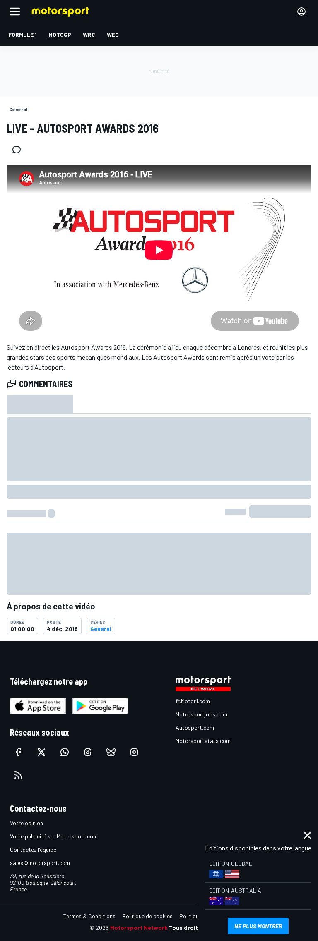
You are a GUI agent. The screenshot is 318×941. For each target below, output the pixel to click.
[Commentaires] (19, 149)
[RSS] (18, 775)
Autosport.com (195, 727)
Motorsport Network (139, 927)
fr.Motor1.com (193, 701)
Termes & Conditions (89, 916)
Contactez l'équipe (33, 849)
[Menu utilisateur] (301, 11)
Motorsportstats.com (203, 740)
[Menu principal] (15, 11)
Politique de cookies (147, 916)
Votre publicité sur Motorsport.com (54, 836)
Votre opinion (26, 822)
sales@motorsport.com (40, 862)
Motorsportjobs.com (201, 714)
